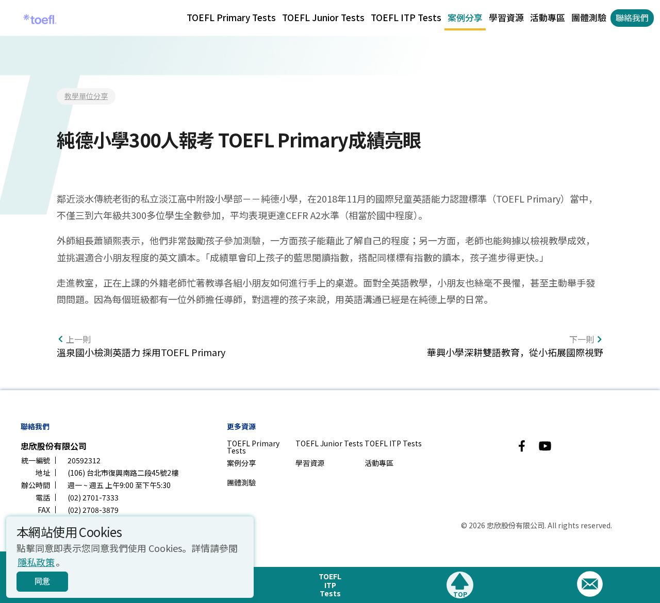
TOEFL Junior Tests (323, 17)
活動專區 (547, 17)
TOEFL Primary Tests (231, 17)
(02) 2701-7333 (93, 497)
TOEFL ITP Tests (406, 17)
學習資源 (506, 17)
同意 (42, 581)
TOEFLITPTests (330, 585)
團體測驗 (588, 17)
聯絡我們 (632, 17)
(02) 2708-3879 (93, 510)
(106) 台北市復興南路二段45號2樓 (123, 472)
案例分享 (465, 17)
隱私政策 (36, 561)
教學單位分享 (86, 96)
